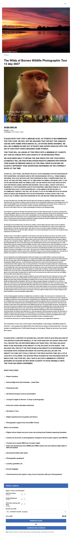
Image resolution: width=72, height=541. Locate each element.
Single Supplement (11, 498)
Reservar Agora (36, 521)
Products (6, 55)
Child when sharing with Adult (13, 504)
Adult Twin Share (11, 493)
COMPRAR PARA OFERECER (36, 528)
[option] (12, 119)
